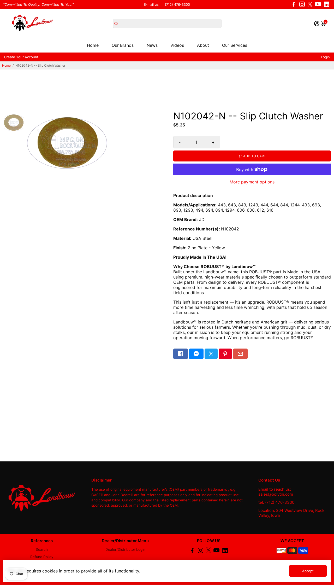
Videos (177, 45)
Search (42, 549)
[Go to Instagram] (302, 4)
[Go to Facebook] (294, 4)
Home (93, 45)
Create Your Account (21, 57)
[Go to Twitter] (310, 4)
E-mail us (151, 4)
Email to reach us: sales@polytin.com (275, 492)
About (203, 45)
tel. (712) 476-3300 (276, 502)
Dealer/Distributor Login (125, 549)
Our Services (234, 45)
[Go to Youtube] (318, 4)
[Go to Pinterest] (225, 354)
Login (325, 57)
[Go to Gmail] (240, 354)
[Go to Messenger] (196, 354)
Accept (308, 571)
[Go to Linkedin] (326, 4)
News (152, 45)
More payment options (252, 181)
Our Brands (123, 45)
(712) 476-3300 (177, 4)
